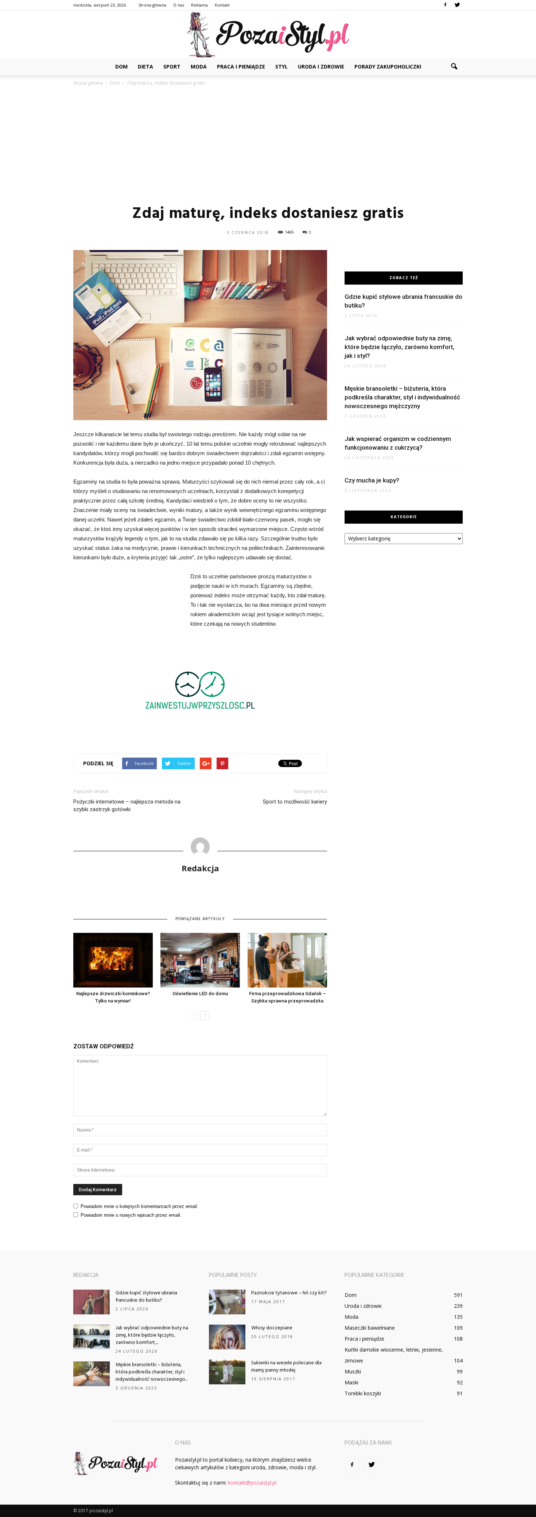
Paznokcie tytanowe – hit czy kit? (289, 1293)
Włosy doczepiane (271, 1328)
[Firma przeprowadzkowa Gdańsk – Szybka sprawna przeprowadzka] (287, 960)
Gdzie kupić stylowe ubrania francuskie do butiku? (146, 1297)
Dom (121, 66)
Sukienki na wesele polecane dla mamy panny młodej (286, 1367)
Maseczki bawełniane (370, 1327)
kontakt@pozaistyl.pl (252, 1482)
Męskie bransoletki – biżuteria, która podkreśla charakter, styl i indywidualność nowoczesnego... (151, 1372)
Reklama (199, 5)
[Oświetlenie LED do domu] (200, 960)
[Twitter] (457, 5)
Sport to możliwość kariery (295, 801)
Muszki (353, 1371)
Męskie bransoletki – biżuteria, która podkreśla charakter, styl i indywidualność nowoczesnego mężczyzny (402, 397)
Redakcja (200, 868)
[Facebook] (445, 5)
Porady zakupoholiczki (387, 66)
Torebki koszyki (363, 1393)
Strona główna (152, 5)
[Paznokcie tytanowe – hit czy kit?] (227, 1302)
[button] (454, 66)
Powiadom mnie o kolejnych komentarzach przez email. (139, 1206)
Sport (171, 66)
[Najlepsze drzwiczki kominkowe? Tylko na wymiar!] (113, 960)
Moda (199, 66)
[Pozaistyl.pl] (268, 35)
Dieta (145, 66)
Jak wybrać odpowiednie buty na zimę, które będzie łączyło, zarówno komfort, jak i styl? (399, 347)
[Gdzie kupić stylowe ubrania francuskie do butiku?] (91, 1302)
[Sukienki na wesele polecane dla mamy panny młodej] (227, 1372)
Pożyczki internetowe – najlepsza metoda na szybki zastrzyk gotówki (126, 805)
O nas (178, 5)
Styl (281, 66)
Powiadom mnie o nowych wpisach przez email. (131, 1215)
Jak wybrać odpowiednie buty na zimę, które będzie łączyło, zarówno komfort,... (152, 1335)
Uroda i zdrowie (321, 66)
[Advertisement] (268, 145)
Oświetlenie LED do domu (200, 993)
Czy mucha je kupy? (372, 480)
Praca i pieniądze (241, 66)
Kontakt (222, 5)
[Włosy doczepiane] (227, 1337)
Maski (351, 1382)
